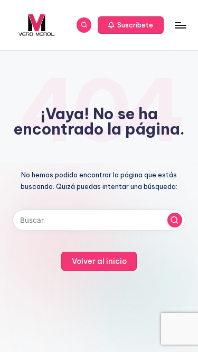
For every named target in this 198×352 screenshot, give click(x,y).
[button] (131, 25)
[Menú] (180, 25)
